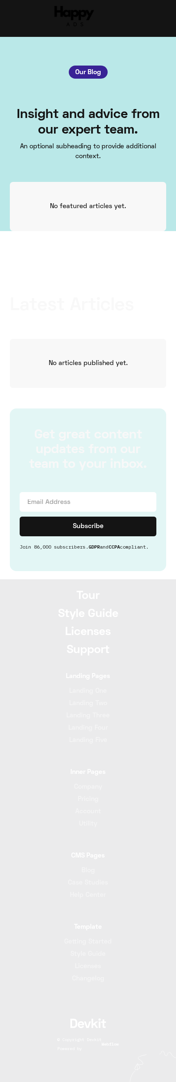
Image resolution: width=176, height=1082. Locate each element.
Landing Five (88, 740)
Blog (88, 870)
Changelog (88, 979)
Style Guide (88, 954)
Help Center (88, 895)
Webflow (110, 1044)
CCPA (114, 547)
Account (88, 811)
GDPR (94, 547)
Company (88, 787)
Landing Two (88, 703)
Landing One (88, 691)
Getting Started (88, 942)
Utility (88, 824)
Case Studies (88, 883)
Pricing (88, 799)
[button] (158, 18)
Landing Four (88, 728)
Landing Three (88, 716)
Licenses (88, 966)
